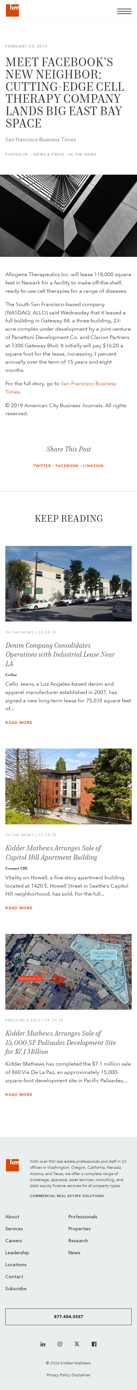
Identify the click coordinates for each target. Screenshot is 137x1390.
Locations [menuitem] (16, 1265)
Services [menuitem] (14, 1229)
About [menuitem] (12, 1217)
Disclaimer (80, 1374)
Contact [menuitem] (14, 1277)
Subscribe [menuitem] (16, 1289)
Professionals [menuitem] (82, 1217)
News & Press (49, 154)
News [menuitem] (74, 1253)
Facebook (67, 466)
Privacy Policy (58, 1374)
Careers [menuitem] (13, 1241)
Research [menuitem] (78, 1241)
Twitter (42, 466)
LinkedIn (93, 466)
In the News (82, 154)
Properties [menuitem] (79, 1229)
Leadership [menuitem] (17, 1253)
